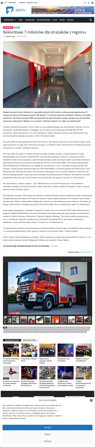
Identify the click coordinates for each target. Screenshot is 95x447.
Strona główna (7, 25)
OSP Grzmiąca (85, 327)
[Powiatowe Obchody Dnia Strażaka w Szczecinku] (11, 350)
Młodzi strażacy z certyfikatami (82, 360)
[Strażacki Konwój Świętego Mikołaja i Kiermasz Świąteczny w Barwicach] (47, 372)
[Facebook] (84, 3)
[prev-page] (87, 340)
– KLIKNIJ (54, 246)
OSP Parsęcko (61, 330)
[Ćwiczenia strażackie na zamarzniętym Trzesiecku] (11, 372)
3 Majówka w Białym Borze (29, 360)
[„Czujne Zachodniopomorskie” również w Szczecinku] (84, 372)
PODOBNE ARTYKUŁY (12, 340)
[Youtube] (92, 3)
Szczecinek (40, 332)
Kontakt (70, 20)
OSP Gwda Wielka (9, 330)
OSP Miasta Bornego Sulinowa (45, 330)
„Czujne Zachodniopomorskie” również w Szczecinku (83, 384)
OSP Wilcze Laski (9, 332)
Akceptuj (47, 427)
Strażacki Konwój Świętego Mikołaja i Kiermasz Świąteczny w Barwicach (47, 384)
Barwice (60, 356)
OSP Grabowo (75, 327)
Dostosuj (47, 441)
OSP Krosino (20, 330)
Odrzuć (48, 434)
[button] (91, 400)
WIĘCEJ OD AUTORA (29, 340)
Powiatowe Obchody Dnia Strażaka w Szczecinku (11, 361)
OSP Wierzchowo (83, 330)
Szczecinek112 (86, 252)
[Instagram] (88, 3)
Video (20, 20)
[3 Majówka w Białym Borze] (29, 350)
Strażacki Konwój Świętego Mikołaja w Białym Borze (29, 383)
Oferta (62, 20)
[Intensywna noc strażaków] (66, 350)
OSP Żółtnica (20, 332)
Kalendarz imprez (43, 20)
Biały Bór (24, 356)
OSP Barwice (54, 327)
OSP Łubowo (30, 330)
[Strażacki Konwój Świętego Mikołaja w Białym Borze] (29, 372)
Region (17, 27)
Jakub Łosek (11, 36)
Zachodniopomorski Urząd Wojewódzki (73, 332)
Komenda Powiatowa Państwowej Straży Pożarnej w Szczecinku (28, 327)
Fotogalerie (29, 20)
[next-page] (90, 340)
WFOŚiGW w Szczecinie (52, 332)
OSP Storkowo (71, 330)
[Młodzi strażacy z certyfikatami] (84, 350)
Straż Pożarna (30, 332)
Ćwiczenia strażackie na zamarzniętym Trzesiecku (11, 383)
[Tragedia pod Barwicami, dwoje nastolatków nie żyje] (66, 372)
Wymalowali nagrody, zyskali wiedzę (45, 361)
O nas (55, 20)
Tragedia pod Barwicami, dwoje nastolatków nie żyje (65, 383)
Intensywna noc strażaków (64, 360)
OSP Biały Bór (64, 327)
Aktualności (9, 20)
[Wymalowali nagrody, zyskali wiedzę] (47, 350)
